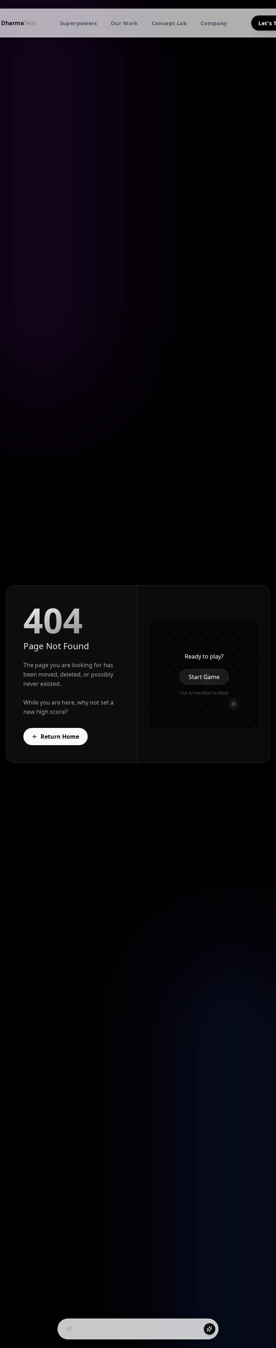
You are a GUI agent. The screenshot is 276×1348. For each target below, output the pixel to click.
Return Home (60, 737)
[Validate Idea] (209, 1329)
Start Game (204, 677)
